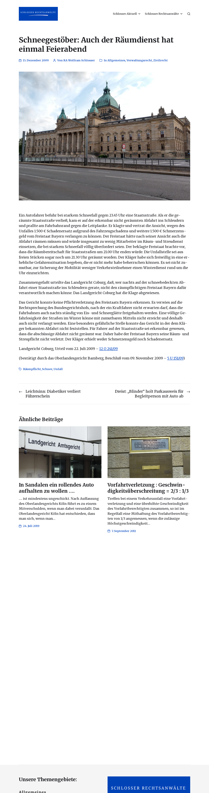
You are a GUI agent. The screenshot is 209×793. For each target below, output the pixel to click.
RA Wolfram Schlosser (79, 60)
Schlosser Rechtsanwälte (162, 13)
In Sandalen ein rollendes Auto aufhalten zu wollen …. (56, 488)
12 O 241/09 (108, 349)
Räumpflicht (32, 369)
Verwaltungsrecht (139, 60)
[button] (189, 14)
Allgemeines (116, 60)
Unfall (58, 369)
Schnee (47, 369)
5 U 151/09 (175, 358)
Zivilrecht (160, 60)
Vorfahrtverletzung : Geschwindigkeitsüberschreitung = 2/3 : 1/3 (148, 488)
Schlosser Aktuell (125, 13)
